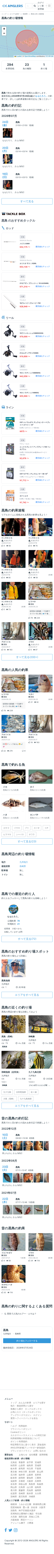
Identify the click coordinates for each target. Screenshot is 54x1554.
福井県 (22, 1474)
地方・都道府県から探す (22, 1405)
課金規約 (42, 1444)
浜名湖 (34, 1507)
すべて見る (27, 201)
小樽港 (30, 1523)
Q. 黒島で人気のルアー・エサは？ (20, 1313)
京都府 (22, 1481)
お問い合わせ (39, 1450)
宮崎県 (13, 1496)
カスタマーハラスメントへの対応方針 (28, 1435)
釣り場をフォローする (27, 1340)
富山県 (40, 1471)
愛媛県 (22, 1490)
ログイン (37, 1415)
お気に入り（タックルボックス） (26, 1412)
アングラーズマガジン (21, 1415)
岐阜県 (13, 1478)
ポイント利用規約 (18, 1441)
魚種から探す (16, 1409)
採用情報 (43, 1454)
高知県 (30, 1490)
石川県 (13, 1474)
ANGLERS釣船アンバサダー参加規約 (27, 1447)
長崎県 (23, 866)
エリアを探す (39, 1402)
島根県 (40, 1484)
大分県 (38, 1493)
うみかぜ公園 (25, 1504)
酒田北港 (23, 1516)
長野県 (38, 1474)
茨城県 (38, 1465)
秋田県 (13, 1465)
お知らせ (23, 1454)
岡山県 (13, 1487)
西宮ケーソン (27, 1519)
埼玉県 (30, 1468)
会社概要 (33, 1454)
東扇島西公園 (39, 1504)
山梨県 (30, 1474)
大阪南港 (14, 1519)
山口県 (30, 1487)
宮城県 (38, 1462)
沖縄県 (32, 1496)
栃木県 (13, 1468)
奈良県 (13, 1484)
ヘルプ (13, 1426)
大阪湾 (42, 1507)
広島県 (22, 1487)
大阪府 (30, 1481)
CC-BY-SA (49, 56)
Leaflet (18, 56)
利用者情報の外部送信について (25, 1438)
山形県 (22, 1465)
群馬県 (22, 1468)
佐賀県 (13, 1493)
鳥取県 (32, 1484)
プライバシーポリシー (21, 1429)
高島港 (4, 1047)
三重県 (38, 1478)
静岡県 (22, 1478)
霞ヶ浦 (26, 1507)
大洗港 (13, 1516)
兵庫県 (38, 1481)
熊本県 (30, 1493)
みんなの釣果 (25, 1402)
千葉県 (38, 1468)
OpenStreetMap (30, 56)
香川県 (13, 1490)
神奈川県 (23, 1471)
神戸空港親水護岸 (27, 1510)
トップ (13, 1402)
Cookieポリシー (18, 1432)
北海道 (13, 1462)
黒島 (18, 122)
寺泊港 (38, 1513)
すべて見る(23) (27, 841)
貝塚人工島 (34, 1516)
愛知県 (30, 1478)
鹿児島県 (23, 1496)
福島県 (30, 1465)
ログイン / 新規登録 (41, 5)
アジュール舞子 (17, 1523)
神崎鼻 (4, 1085)
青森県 (22, 1462)
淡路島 (13, 1510)
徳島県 (38, 1487)
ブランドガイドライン (21, 1450)
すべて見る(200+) (27, 657)
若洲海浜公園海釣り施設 (22, 1513)
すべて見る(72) (27, 938)
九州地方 (24, 862)
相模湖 (13, 1504)
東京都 (13, 1471)
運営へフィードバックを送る (24, 1418)
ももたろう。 (41, 96)
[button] (4, 29)
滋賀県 (13, 1481)
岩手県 (30, 1462)
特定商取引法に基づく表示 (23, 1444)
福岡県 (38, 1490)
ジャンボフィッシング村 (38, 1085)
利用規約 (23, 1426)
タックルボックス (33, 1409)
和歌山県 (23, 1484)
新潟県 (32, 1471)
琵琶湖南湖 (15, 1507)
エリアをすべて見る (27, 994)
